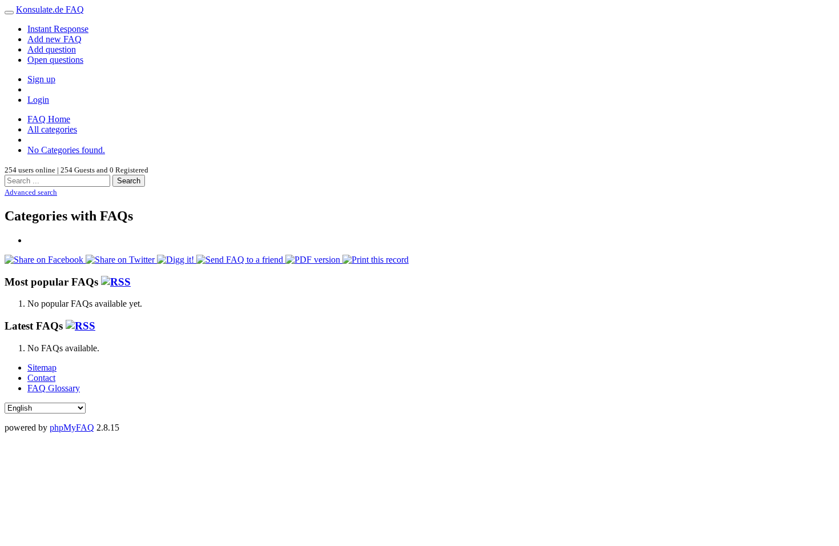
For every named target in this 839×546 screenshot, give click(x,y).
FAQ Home (48, 119)
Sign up (41, 79)
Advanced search (31, 192)
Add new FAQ (54, 39)
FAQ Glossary (53, 388)
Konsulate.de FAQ (50, 9)
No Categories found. (66, 150)
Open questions (55, 60)
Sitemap (42, 367)
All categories (52, 129)
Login (38, 100)
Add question (51, 49)
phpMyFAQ (72, 427)
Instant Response (57, 29)
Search (128, 180)
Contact (41, 378)
